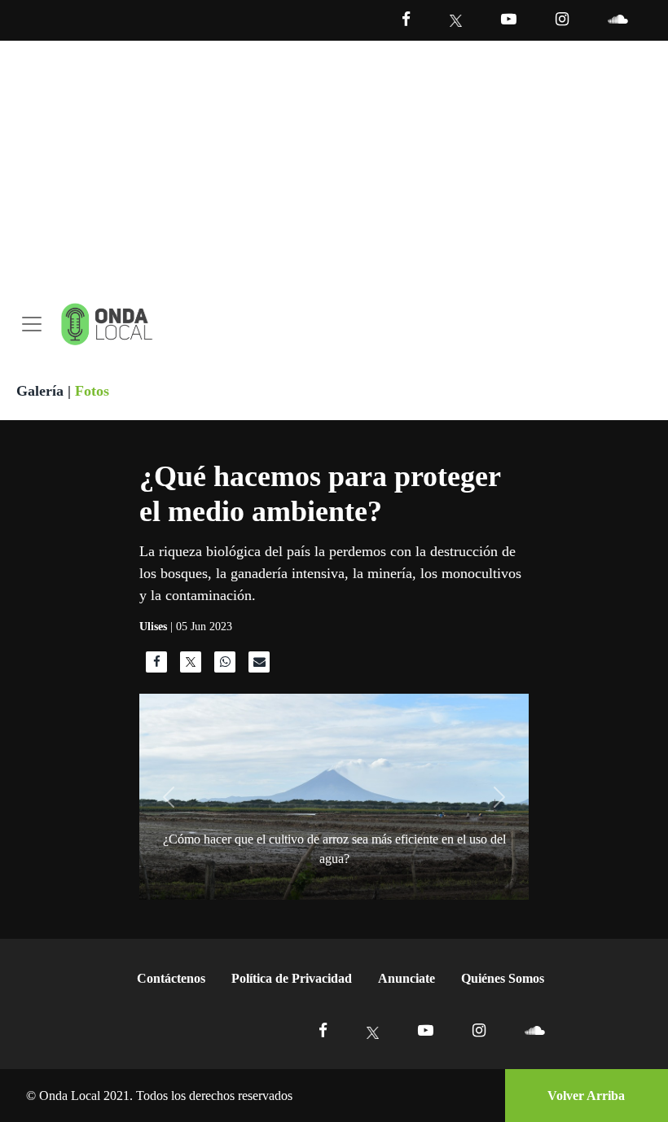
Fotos (92, 391)
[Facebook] (406, 19)
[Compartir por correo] (259, 666)
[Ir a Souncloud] (617, 19)
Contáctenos (171, 978)
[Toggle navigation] (32, 324)
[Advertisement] (334, 163)
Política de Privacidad (291, 978)
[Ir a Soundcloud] (534, 1030)
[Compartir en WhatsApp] (224, 666)
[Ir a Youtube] (508, 19)
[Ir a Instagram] (562, 19)
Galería (40, 391)
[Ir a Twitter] (456, 21)
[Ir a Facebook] (323, 1030)
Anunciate (406, 978)
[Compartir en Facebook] (156, 666)
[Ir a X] (373, 1030)
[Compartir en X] (190, 666)
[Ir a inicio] (107, 324)
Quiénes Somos (502, 978)
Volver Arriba (586, 1095)
